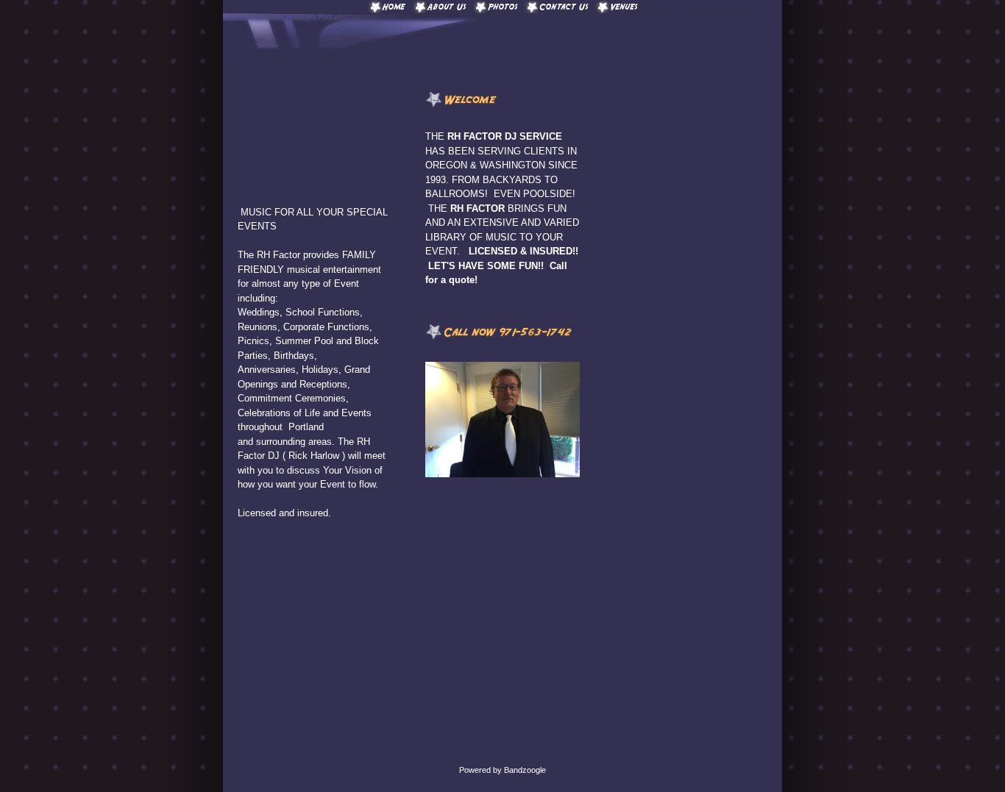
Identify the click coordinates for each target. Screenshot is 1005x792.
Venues (623, 6)
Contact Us (563, 6)
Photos (502, 6)
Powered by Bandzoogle (502, 770)
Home (394, 6)
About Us (446, 6)
